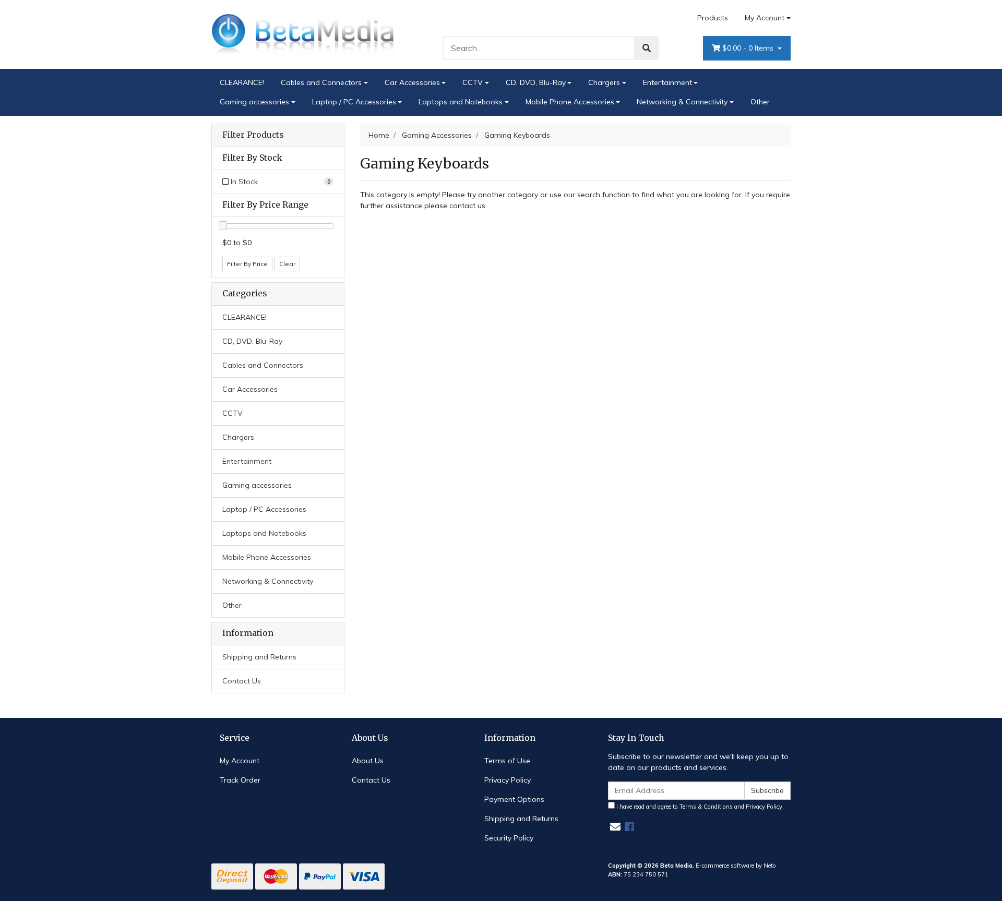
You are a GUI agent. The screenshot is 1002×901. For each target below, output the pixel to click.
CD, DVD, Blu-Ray (536, 82)
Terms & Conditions (706, 806)
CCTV (472, 82)
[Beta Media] (302, 34)
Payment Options (514, 799)
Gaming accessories (254, 101)
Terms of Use (507, 760)
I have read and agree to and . (699, 806)
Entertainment (667, 82)
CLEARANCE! (242, 82)
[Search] (647, 48)
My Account (764, 17)
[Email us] (615, 826)
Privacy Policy (507, 780)
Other (760, 101)
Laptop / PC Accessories (354, 101)
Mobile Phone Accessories (570, 101)
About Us (368, 760)
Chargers (604, 82)
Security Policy (508, 838)
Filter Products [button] (252, 135)
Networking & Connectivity (682, 101)
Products (712, 17)
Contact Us (241, 681)
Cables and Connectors (321, 82)
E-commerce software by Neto (736, 865)
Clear (287, 264)
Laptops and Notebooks (461, 101)
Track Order (240, 780)
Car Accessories (412, 82)
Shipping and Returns (259, 657)
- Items (749, 48)
